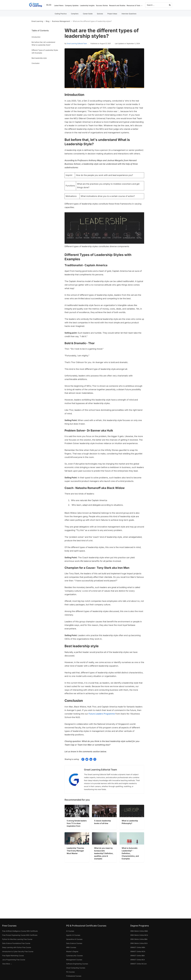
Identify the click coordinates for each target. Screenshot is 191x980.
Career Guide (88, 14)
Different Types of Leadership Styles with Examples (45, 51)
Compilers (74, 14)
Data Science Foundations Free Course (16, 943)
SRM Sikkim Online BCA (139, 943)
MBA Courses (71, 947)
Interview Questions (129, 14)
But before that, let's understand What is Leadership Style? (43, 43)
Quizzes (100, 14)
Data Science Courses (74, 943)
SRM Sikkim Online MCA (139, 935)
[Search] (170, 5)
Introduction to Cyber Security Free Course (17, 951)
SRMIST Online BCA (137, 960)
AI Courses (70, 931)
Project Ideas (112, 14)
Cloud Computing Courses (75, 968)
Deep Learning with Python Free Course (16, 947)
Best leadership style (39, 58)
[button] (141, 5)
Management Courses (74, 960)
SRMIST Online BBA (137, 955)
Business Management (61, 21)
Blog (48, 5)
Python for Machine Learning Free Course (17, 939)
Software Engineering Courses (77, 964)
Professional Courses (73, 976)
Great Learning (37, 21)
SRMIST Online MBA (137, 947)
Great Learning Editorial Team (77, 43)
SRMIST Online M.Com (138, 964)
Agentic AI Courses (73, 935)
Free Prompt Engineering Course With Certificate (19, 935)
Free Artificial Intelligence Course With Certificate (20, 931)
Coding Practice (61, 14)
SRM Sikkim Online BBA (138, 939)
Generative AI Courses (74, 939)
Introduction (36, 37)
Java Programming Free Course (13, 960)
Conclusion (35, 63)
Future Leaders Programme (102, 714)
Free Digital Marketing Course (13, 955)
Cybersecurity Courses (74, 955)
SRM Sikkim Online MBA (139, 931)
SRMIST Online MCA (137, 951)
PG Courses (70, 972)
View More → (7, 964)
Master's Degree (72, 951)
